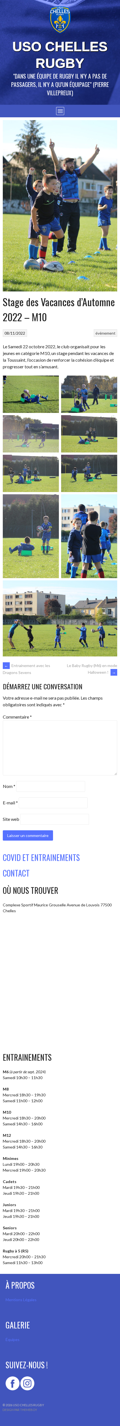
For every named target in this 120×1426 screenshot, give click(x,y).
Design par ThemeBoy (20, 1410)
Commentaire (17, 716)
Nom (9, 786)
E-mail (10, 802)
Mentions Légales (21, 1299)
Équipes (13, 1339)
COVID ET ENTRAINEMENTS (41, 857)
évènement (105, 333)
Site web (11, 819)
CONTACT (16, 873)
